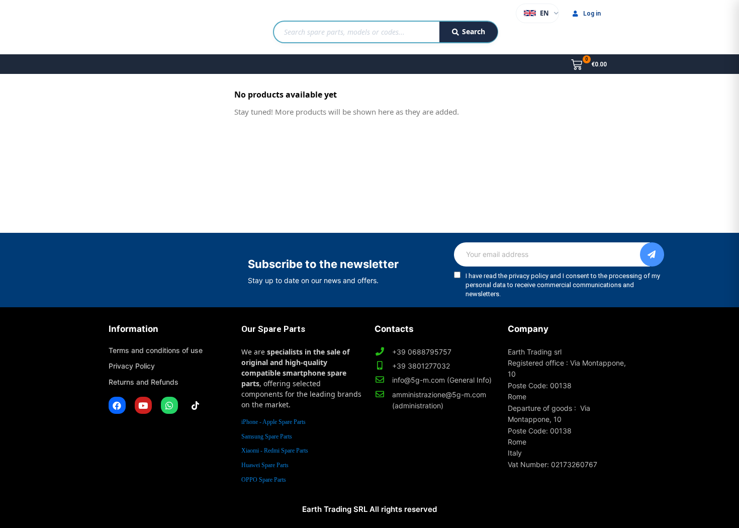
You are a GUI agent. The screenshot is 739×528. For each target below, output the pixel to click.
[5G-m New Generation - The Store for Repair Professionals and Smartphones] (160, 27)
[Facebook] (117, 405)
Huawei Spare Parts (265, 465)
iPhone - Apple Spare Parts (273, 421)
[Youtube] (143, 405)
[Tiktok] (195, 405)
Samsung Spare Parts (266, 436)
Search (473, 31)
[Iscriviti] (652, 254)
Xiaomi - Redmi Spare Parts (274, 450)
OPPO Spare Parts (263, 479)
